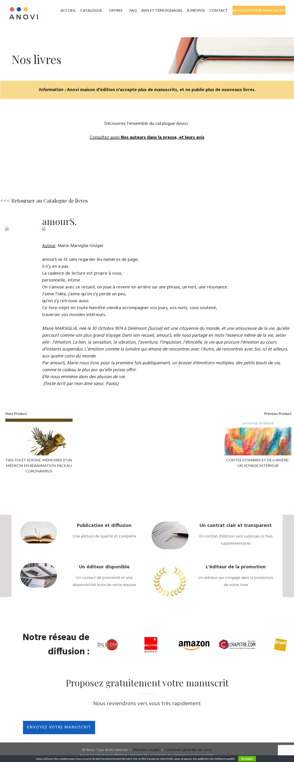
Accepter (247, 758)
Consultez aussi (147, 137)
